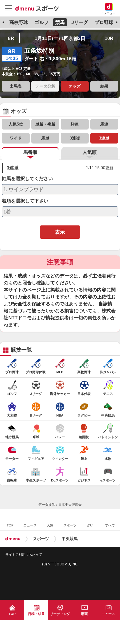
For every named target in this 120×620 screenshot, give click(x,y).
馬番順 (30, 152)
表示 (60, 232)
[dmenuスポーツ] (39, 8)
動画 (84, 614)
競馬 (60, 22)
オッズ (75, 86)
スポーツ (41, 538)
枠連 (75, 124)
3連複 (75, 138)
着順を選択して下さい (25, 200)
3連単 (104, 138)
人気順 (90, 152)
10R (109, 38)
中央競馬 (70, 538)
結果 (104, 86)
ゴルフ (42, 22)
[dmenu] (13, 539)
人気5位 (16, 124)
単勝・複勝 (45, 124)
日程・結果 (36, 614)
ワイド (16, 138)
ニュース (108, 614)
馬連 (104, 124)
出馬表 (16, 86)
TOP (12, 614)
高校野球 (18, 22)
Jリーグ (79, 22)
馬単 (45, 138)
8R (11, 38)
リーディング (60, 614)
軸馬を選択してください (27, 178)
